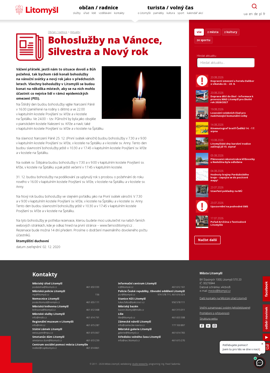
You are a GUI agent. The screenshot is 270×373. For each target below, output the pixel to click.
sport (180, 13)
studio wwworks (140, 363)
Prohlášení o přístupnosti (214, 313)
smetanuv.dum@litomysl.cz (47, 340)
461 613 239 (92, 340)
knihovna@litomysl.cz (44, 309)
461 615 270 (178, 340)
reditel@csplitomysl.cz (44, 348)
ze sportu (203, 40)
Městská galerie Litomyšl (135, 329)
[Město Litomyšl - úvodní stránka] (31, 10)
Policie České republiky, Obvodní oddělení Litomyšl (151, 291)
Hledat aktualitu (206, 55)
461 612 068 (92, 309)
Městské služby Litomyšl (48, 314)
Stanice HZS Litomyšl (132, 298)
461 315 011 (178, 309)
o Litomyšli (144, 13)
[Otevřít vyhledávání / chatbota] (254, 6)
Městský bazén (128, 306)
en (251, 14)
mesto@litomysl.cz (219, 290)
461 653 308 (178, 317)
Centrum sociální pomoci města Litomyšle (60, 344)
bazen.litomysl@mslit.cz (131, 309)
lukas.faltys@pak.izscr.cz (131, 302)
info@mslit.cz (39, 317)
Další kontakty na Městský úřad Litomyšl (223, 298)
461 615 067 (92, 332)
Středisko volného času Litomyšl (139, 337)
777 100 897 (178, 325)
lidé (94, 13)
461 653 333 (92, 287)
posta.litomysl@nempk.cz (46, 302)
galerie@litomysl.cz (128, 332)
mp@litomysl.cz (40, 294)
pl (260, 14)
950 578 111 (178, 302)
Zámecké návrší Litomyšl (134, 321)
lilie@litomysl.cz (126, 317)
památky (158, 13)
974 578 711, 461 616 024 (171, 294)
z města (212, 32)
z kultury (230, 32)
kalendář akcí (195, 13)
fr (264, 14)
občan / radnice (98, 7)
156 (97, 294)
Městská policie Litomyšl (48, 291)
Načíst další (207, 240)
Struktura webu (209, 318)
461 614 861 (92, 348)
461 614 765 (178, 332)
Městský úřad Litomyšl (47, 283)
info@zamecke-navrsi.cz (131, 325)
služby (77, 13)
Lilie (120, 314)
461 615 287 (92, 325)
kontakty (119, 13)
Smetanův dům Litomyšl (48, 337)
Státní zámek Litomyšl (47, 329)
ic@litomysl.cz (125, 287)
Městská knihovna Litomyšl (50, 306)
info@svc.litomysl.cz (129, 340)
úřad (86, 13)
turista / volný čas (170, 7)
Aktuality (75, 32)
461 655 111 (92, 302)
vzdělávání (105, 13)
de (256, 14)
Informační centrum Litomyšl (137, 283)
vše (199, 32)
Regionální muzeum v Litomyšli (52, 321)
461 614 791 (92, 317)
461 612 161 (178, 287)
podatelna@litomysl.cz (44, 287)
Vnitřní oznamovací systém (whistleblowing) (225, 307)
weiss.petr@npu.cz (42, 332)
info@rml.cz (38, 325)
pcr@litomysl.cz (126, 294)
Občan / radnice (57, 32)
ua (245, 14)
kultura (171, 13)
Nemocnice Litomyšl (45, 298)
